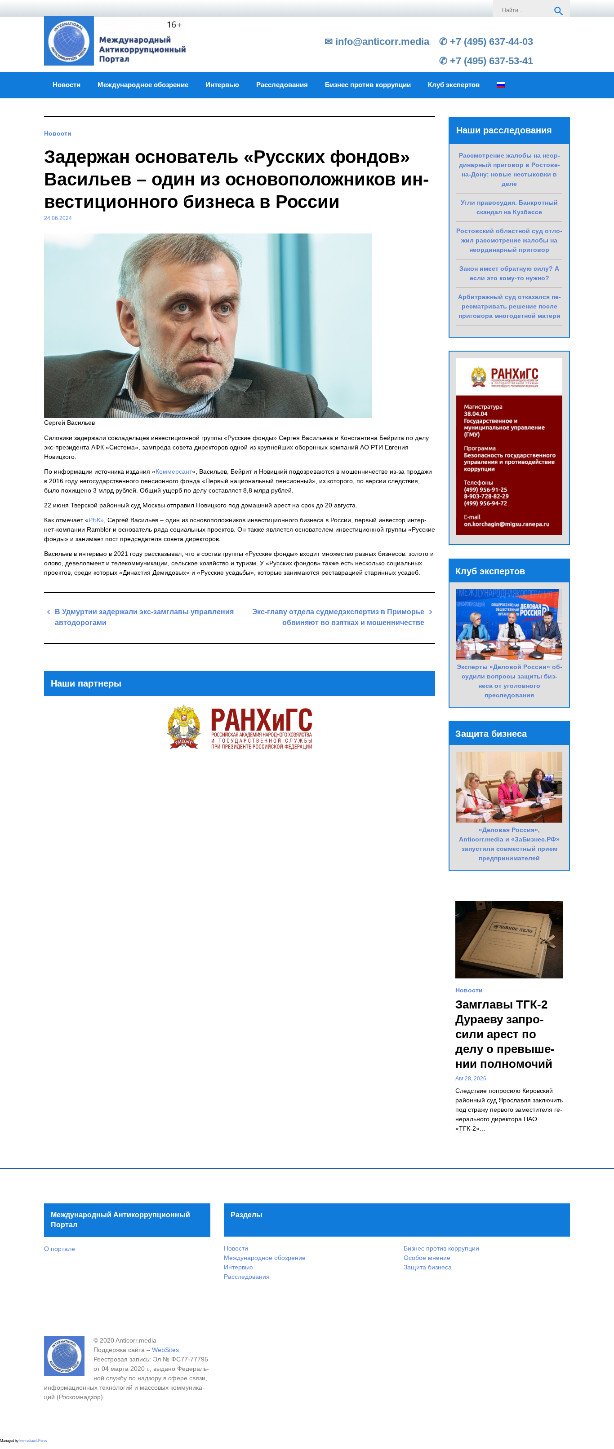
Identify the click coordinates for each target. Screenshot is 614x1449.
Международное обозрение (143, 84)
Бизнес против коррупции (368, 84)
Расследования (282, 84)
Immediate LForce (33, 1441)
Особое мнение (427, 1257)
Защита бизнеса (428, 1267)
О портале (59, 1248)
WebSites (165, 1349)
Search (559, 11)
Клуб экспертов (454, 84)
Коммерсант (174, 471)
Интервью (222, 84)
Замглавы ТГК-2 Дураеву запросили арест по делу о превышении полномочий (505, 1034)
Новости (66, 84)
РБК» (96, 520)
